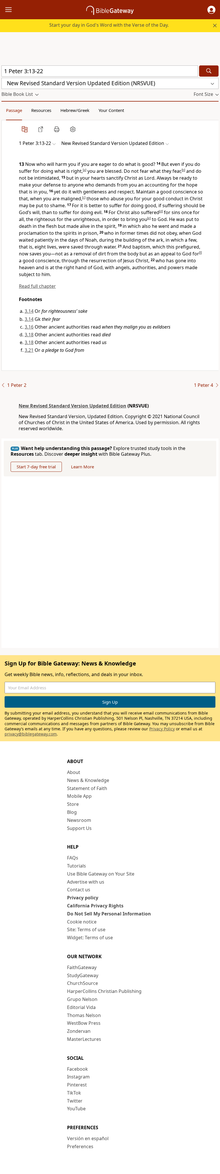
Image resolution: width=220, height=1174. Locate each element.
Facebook (77, 1069)
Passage (14, 110)
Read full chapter (37, 286)
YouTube (76, 1108)
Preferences (80, 1146)
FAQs (72, 858)
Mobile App (79, 796)
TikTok (74, 1093)
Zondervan (79, 1031)
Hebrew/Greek (74, 110)
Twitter (74, 1101)
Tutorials (76, 866)
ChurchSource (82, 983)
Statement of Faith (87, 788)
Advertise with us (85, 882)
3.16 (29, 327)
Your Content (111, 110)
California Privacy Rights (95, 906)
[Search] (209, 71)
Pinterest (77, 1085)
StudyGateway (82, 975)
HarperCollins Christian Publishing (104, 991)
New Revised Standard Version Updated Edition (72, 406)
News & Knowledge (88, 780)
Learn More (82, 466)
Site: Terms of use (86, 929)
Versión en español (88, 1138)
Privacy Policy (162, 728)
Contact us (78, 889)
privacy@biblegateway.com (31, 734)
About (73, 772)
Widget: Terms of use (90, 937)
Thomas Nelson (84, 1015)
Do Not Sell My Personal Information (109, 914)
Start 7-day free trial (36, 466)
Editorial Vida (81, 1007)
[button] (211, 10)
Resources (41, 110)
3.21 (29, 350)
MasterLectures (84, 1039)
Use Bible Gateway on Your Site (100, 874)
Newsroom (79, 820)
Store (73, 804)
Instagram (78, 1077)
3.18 (29, 334)
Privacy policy (82, 897)
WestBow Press (84, 1023)
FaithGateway (82, 967)
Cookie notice (82, 922)
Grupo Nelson (82, 999)
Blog (72, 812)
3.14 (29, 311)
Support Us (79, 828)
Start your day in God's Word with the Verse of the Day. (109, 25)
